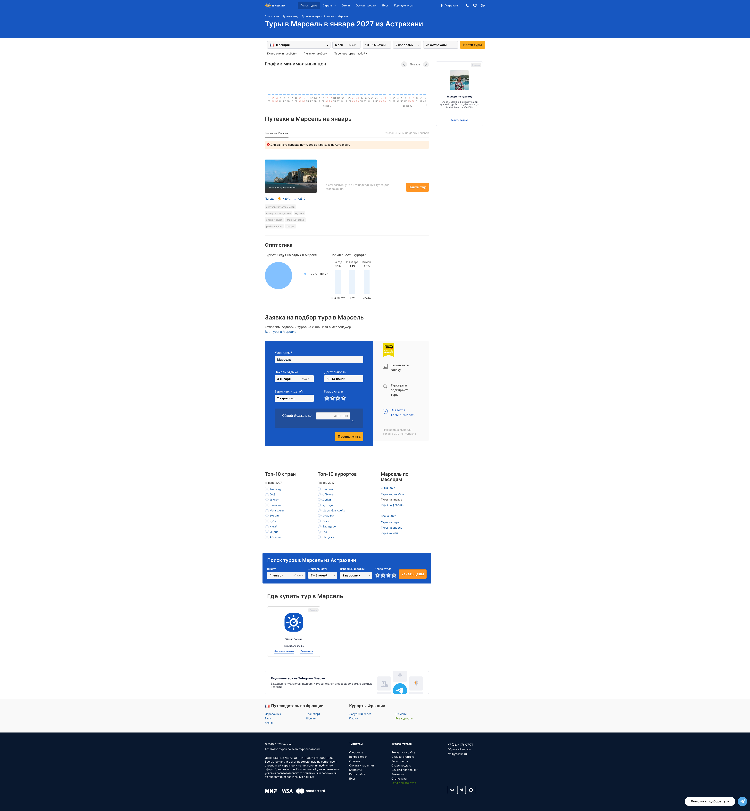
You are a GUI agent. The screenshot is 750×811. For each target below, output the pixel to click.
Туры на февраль (392, 505)
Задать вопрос (459, 120)
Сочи (325, 521)
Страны (328, 5)
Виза (268, 718)
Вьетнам (275, 505)
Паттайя (327, 489)
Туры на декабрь (392, 494)
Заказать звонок (284, 651)
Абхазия (275, 537)
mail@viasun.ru (457, 754)
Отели (346, 5)
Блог (385, 5)
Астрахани (343, 560)
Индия (274, 532)
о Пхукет (328, 494)
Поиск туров (308, 5)
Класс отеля (333, 391)
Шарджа (328, 537)
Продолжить (349, 436)
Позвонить (306, 651)
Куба (273, 521)
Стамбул (328, 515)
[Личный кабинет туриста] (482, 5)
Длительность (335, 372)
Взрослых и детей (289, 391)
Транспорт (313, 714)
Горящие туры (403, 5)
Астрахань (452, 5)
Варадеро (329, 526)
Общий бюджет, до (297, 416)
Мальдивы (277, 510)
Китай (273, 526)
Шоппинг (312, 718)
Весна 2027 (388, 515)
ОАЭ (272, 494)
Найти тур (417, 187)
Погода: (285, 198)
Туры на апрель (391, 527)
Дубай (326, 499)
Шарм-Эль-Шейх (333, 510)
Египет (274, 499)
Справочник (273, 714)
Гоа (324, 532)
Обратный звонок (459, 749)
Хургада (328, 505)
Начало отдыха (286, 372)
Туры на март (390, 522)
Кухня (269, 722)
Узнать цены (412, 574)
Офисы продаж (366, 5)
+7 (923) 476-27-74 (460, 744)
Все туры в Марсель (280, 332)
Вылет (271, 568)
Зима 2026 (388, 487)
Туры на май (389, 533)
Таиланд (275, 489)
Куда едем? (283, 353)
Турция (274, 515)
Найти (472, 45)
